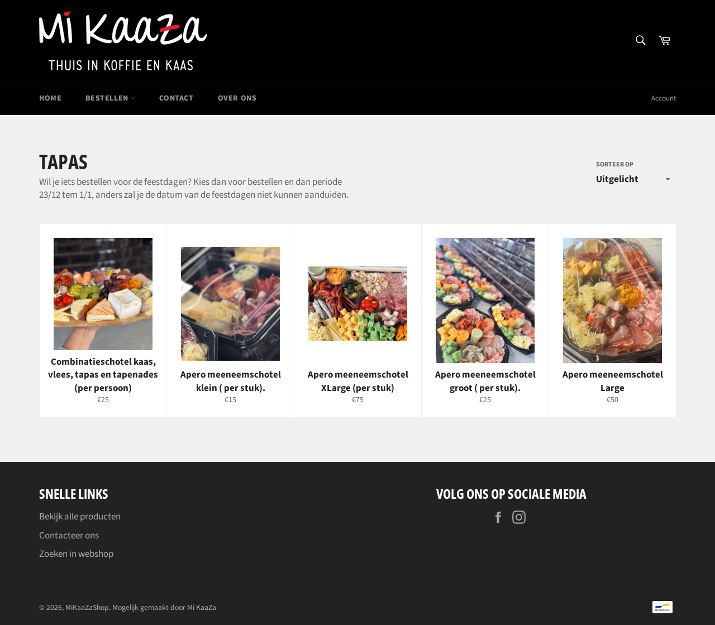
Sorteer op (614, 164)
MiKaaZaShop (87, 607)
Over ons (237, 98)
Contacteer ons (69, 535)
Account (663, 98)
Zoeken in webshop (76, 554)
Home (50, 98)
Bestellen (107, 98)
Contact (176, 98)
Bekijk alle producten (80, 516)
